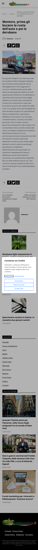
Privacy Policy (19, 276)
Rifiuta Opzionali (19, 285)
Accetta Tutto (19, 289)
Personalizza (19, 281)
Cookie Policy (8, 276)
